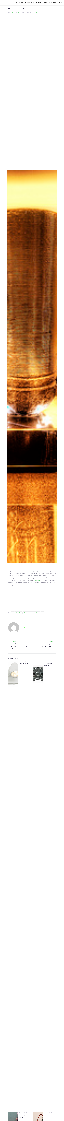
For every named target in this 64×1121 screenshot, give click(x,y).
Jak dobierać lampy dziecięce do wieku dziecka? (23, 1115)
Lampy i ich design (48, 1114)
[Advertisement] (32, 477)
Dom (18, 12)
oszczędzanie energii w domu (31, 613)
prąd (42, 613)
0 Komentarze (36, 12)
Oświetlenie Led (39, 580)
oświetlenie (19, 613)
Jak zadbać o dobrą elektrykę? (48, 664)
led (13, 613)
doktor (13, 12)
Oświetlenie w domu (24, 663)
